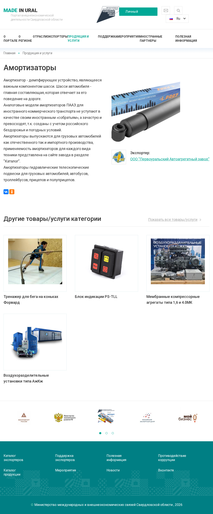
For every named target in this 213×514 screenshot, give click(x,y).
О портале (10, 38)
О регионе (25, 38)
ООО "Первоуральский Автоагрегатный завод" (169, 159)
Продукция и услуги (78, 38)
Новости (113, 470)
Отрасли (40, 36)
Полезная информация (186, 38)
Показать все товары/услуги (172, 219)
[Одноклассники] (11, 191)
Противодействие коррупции (172, 458)
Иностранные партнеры (151, 38)
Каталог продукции (12, 472)
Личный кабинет (131, 13)
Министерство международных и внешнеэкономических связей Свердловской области (103, 505)
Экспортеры (57, 36)
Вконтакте (166, 470)
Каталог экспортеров (13, 458)
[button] (100, 433)
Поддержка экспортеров (65, 458)
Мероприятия (128, 36)
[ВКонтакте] (6, 191)
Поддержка (107, 36)
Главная (9, 53)
